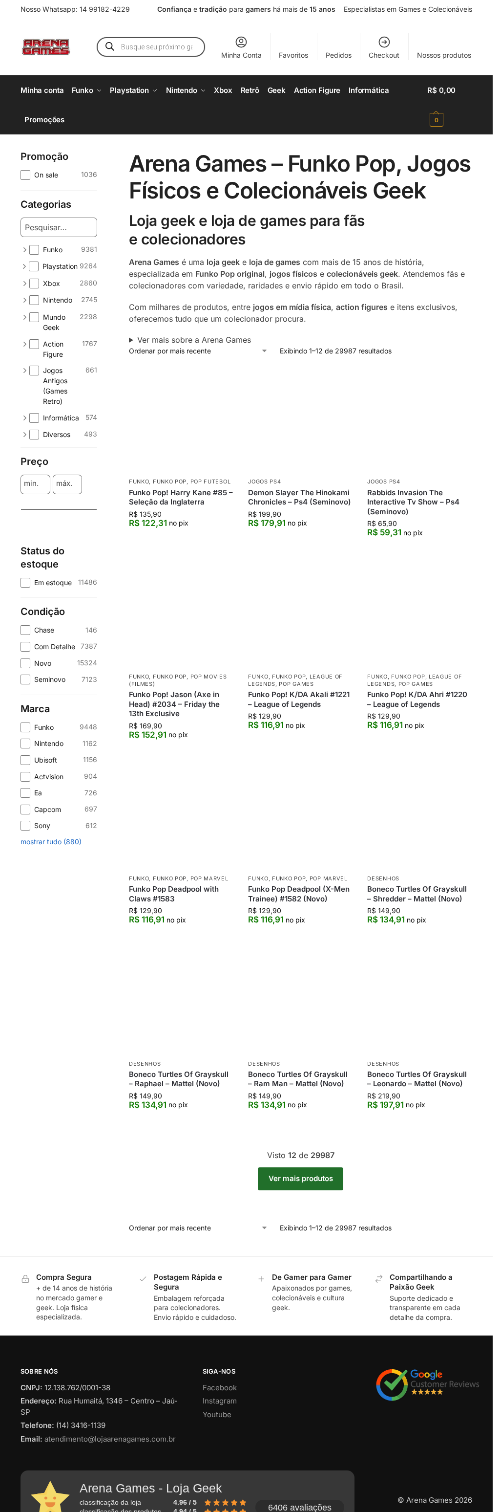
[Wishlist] (218, 382)
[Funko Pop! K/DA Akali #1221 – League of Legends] (300, 614)
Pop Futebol (210, 481)
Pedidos (339, 55)
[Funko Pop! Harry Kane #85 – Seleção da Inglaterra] (181, 420)
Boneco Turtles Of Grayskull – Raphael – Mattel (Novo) (179, 1079)
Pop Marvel (209, 878)
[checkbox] (59, 175)
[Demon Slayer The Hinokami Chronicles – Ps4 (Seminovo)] (300, 420)
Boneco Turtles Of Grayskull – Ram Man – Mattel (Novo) (298, 1079)
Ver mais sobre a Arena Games (194, 340)
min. (31, 483)
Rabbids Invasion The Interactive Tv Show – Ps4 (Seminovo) (413, 502)
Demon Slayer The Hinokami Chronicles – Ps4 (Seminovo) (299, 497)
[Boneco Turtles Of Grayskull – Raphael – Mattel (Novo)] (181, 1001)
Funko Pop (170, 481)
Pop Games (296, 683)
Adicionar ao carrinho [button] (181, 543)
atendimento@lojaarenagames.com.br (110, 1439)
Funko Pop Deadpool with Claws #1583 (174, 893)
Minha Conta (241, 55)
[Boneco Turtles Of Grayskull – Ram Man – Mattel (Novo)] (300, 1001)
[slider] (25, 531)
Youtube (217, 1414)
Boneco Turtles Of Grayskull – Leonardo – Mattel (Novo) (417, 1079)
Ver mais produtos (301, 1178)
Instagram (220, 1400)
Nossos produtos (444, 55)
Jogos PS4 (264, 481)
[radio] (59, 573)
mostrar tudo (51, 1004)
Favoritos (293, 55)
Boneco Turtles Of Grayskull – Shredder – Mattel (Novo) (417, 893)
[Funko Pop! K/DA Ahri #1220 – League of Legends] (419, 614)
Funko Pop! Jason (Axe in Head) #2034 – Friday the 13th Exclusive (174, 704)
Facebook (220, 1387)
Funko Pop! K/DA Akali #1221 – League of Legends (299, 699)
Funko (139, 481)
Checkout (384, 55)
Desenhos (383, 878)
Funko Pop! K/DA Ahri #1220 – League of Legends (417, 699)
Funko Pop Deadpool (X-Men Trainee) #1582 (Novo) (299, 893)
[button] (449, 105)
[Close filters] (100, 156)
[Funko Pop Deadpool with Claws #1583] (181, 817)
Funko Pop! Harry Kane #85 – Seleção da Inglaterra (181, 497)
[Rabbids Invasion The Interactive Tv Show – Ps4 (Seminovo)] (419, 420)
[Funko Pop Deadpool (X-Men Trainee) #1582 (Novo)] (300, 817)
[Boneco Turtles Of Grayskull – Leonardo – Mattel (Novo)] (419, 1001)
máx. (64, 483)
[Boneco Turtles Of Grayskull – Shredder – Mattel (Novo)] (419, 817)
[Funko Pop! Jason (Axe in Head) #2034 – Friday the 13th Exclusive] (181, 614)
